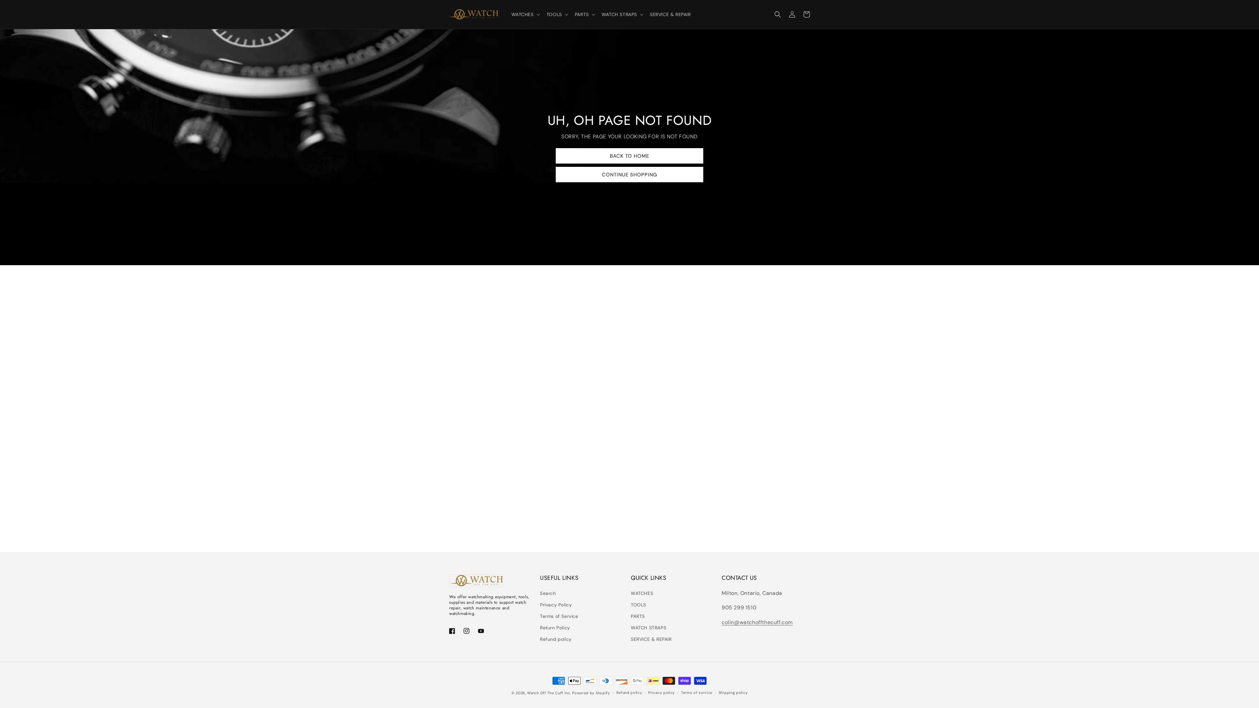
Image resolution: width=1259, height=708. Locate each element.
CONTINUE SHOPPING (629, 174)
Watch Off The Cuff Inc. (549, 693)
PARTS (638, 616)
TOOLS (638, 605)
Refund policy (556, 639)
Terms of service (696, 692)
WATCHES (642, 593)
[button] (525, 14)
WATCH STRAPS (648, 628)
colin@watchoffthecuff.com (757, 622)
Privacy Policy (556, 605)
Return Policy (555, 628)
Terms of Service (559, 616)
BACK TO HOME (629, 156)
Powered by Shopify (591, 693)
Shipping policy (733, 692)
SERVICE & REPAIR (651, 639)
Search (548, 593)
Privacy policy (661, 692)
